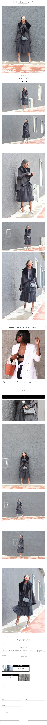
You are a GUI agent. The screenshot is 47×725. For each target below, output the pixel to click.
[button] (23, 381)
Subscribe (23, 397)
